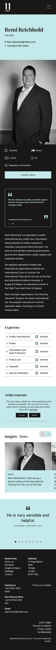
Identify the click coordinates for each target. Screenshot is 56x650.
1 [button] (8, 223)
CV (35, 158)
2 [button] (10, 223)
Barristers (9, 565)
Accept (22, 415)
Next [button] (48, 434)
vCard (13, 158)
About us (9, 561)
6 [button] (33, 542)
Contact (9, 574)
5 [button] (30, 542)
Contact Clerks (28, 175)
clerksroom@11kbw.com (16, 611)
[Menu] (48, 7)
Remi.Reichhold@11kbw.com (21, 42)
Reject (34, 415)
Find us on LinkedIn (42, 585)
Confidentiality (44, 632)
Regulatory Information (20, 165)
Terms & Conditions (42, 625)
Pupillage (9, 571)
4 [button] (26, 542)
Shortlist (13, 150)
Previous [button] (42, 434)
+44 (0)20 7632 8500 (18, 46)
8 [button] (40, 542)
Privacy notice (44, 629)
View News (28, 467)
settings (33, 409)
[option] (28, 467)
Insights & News (12, 568)
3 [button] (13, 223)
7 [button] (37, 542)
